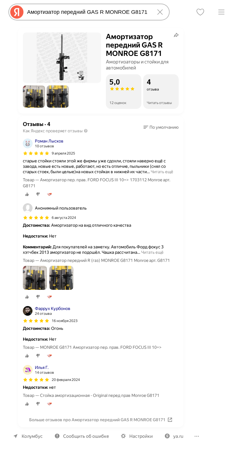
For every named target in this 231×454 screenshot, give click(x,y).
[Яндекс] (16, 12)
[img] (36, 153)
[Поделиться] (176, 34)
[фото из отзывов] (35, 278)
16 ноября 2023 (65, 321)
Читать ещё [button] (162, 171)
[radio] (27, 194)
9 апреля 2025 (63, 153)
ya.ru (178, 436)
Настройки (141, 436)
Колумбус (32, 436)
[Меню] (221, 12)
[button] (34, 96)
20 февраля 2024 (66, 380)
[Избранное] (200, 12)
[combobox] (87, 12)
